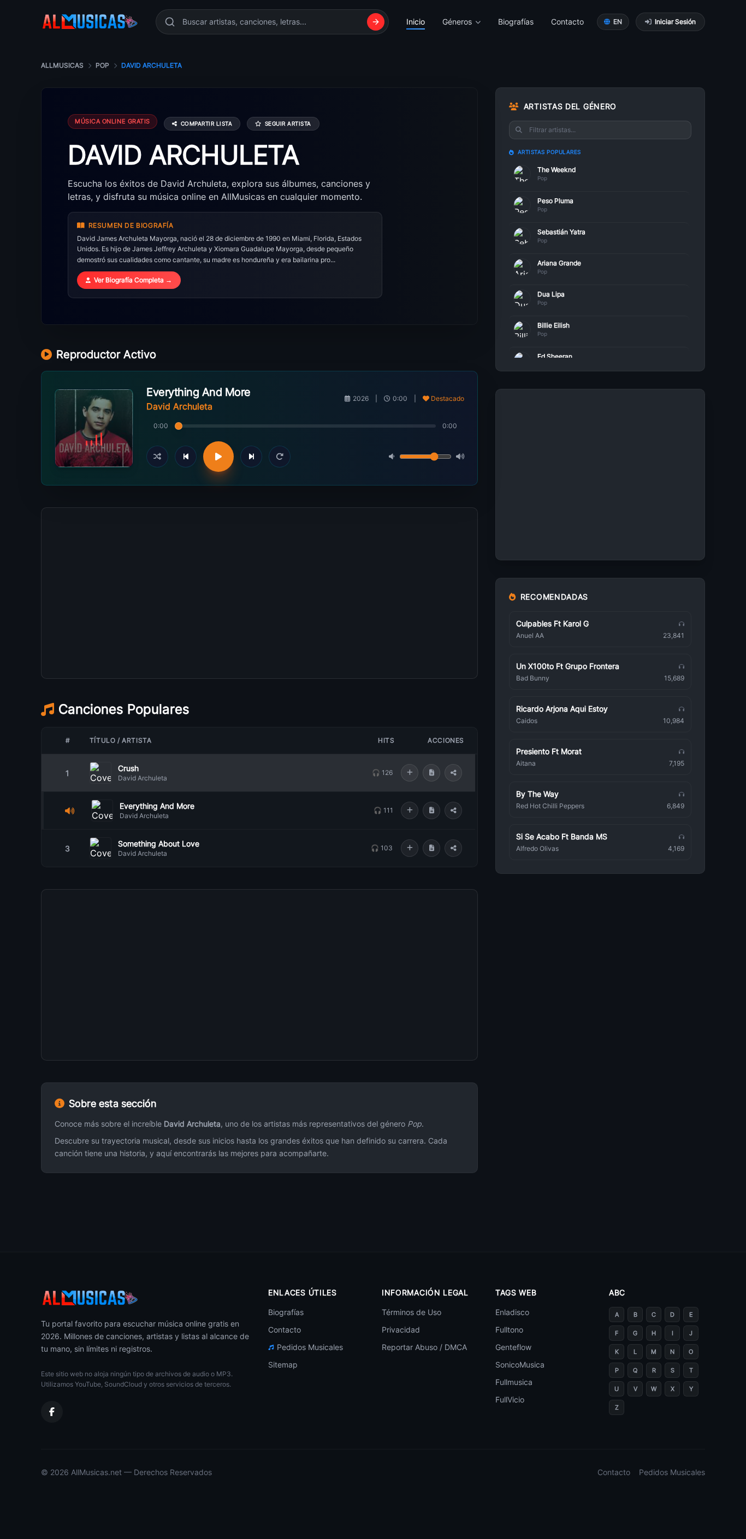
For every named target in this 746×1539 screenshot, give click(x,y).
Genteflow (513, 1347)
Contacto (567, 21)
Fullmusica (513, 1382)
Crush (128, 768)
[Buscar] (375, 22)
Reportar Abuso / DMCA (424, 1347)
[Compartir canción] (453, 773)
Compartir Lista (207, 123)
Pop (102, 65)
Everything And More (157, 805)
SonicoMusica (519, 1364)
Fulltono (509, 1329)
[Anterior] (186, 456)
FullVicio (509, 1399)
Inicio (415, 21)
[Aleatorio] (157, 456)
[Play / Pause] (218, 456)
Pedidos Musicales (310, 1347)
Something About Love (158, 843)
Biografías (516, 21)
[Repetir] (280, 456)
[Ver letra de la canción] (431, 773)
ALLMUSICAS (62, 65)
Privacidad (401, 1329)
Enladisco (512, 1312)
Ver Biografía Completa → (133, 280)
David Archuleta (142, 778)
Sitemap (283, 1364)
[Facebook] (52, 1412)
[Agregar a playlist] (409, 773)
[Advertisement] (259, 642)
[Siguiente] (251, 456)
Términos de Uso (411, 1312)
